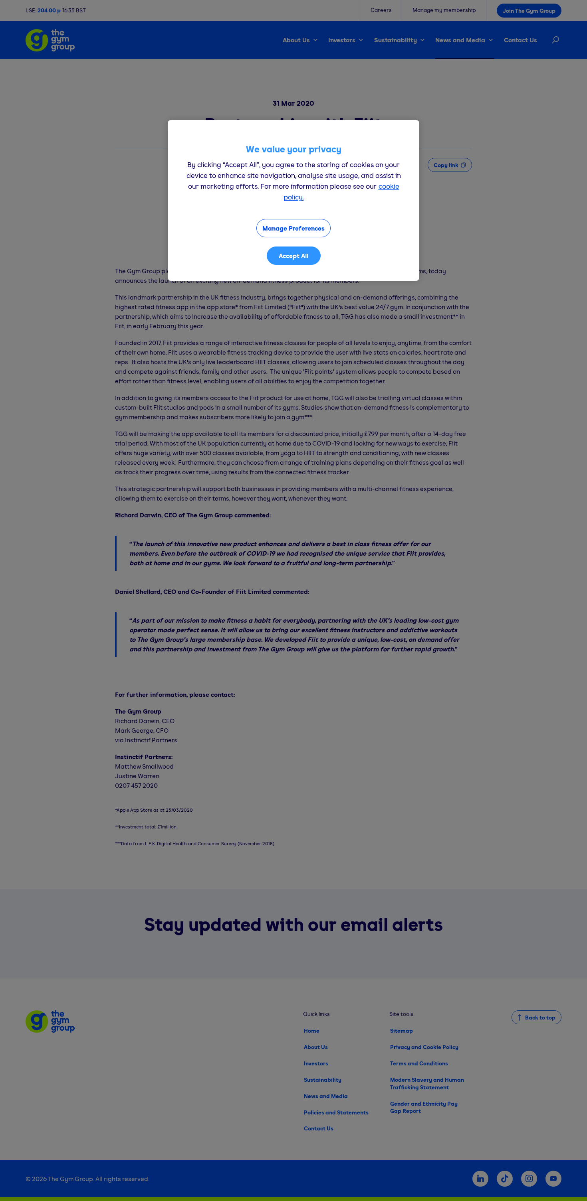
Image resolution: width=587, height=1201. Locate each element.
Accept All (293, 256)
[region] (293, 200)
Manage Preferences (293, 228)
